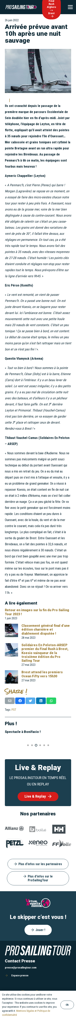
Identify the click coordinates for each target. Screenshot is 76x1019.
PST (14, 709)
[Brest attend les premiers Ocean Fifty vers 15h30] (11, 673)
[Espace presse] (8, 975)
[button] (28, 745)
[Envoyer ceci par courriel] (10, 701)
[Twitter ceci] (30, 701)
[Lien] (19, 7)
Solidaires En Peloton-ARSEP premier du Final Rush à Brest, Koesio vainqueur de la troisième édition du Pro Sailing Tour (45, 653)
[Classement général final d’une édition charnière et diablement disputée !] (11, 627)
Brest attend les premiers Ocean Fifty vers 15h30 (42, 674)
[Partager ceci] (20, 701)
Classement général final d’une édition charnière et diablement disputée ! (45, 629)
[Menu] (70, 7)
